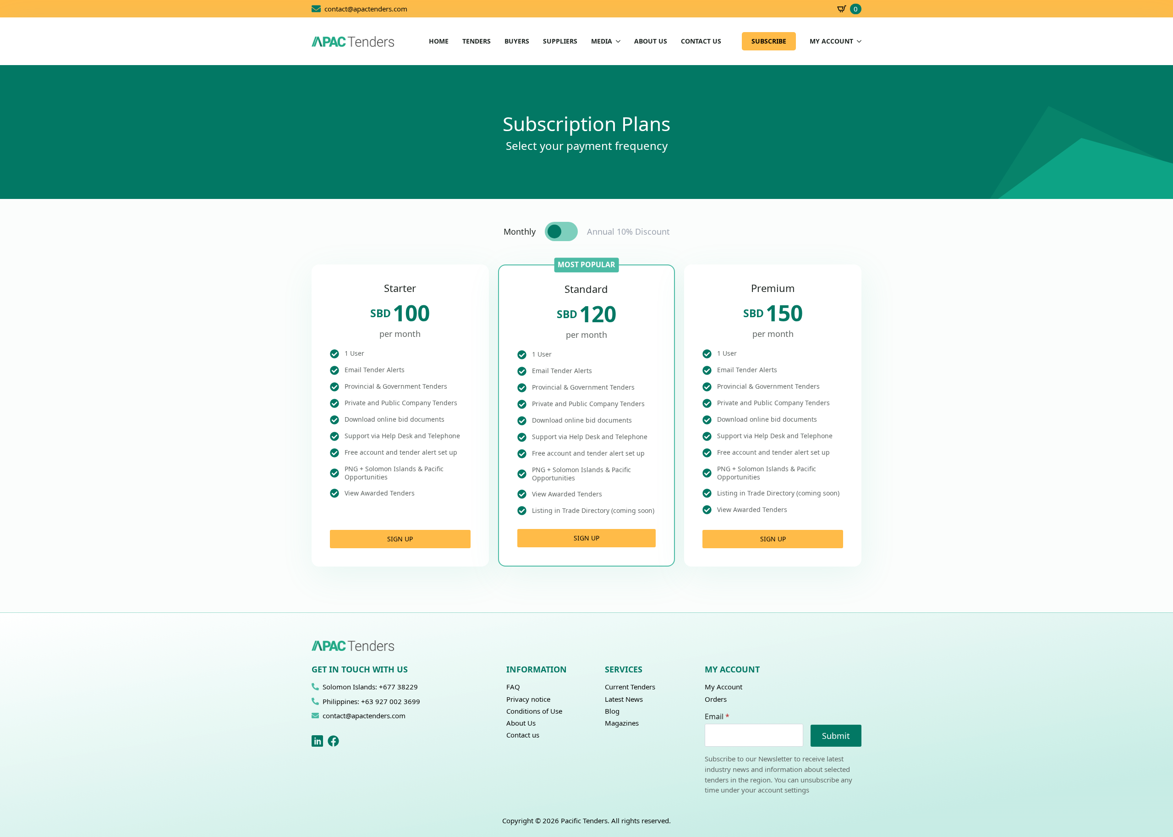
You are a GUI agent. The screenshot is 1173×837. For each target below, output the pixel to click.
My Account (723, 686)
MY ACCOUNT (831, 41)
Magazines (622, 722)
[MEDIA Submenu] (616, 41)
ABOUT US (650, 41)
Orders (716, 699)
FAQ (513, 686)
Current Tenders (630, 686)
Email (717, 716)
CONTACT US (701, 41)
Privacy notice (528, 699)
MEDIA (601, 41)
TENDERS (476, 41)
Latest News (624, 699)
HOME (439, 41)
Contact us (522, 734)
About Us (521, 722)
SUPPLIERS (560, 41)
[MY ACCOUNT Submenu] (857, 41)
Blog (612, 711)
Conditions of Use (534, 711)
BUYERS (516, 41)
